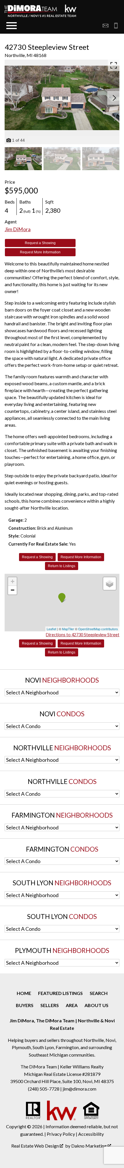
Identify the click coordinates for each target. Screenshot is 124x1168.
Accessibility (91, 1134)
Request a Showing (40, 243)
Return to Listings (61, 566)
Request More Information (40, 252)
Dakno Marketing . (91, 1145)
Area (72, 1005)
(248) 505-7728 (44, 1088)
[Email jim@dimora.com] (105, 25)
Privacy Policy (61, 1134)
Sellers (49, 1005)
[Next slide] (114, 98)
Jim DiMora (18, 229)
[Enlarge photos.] (113, 65)
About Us (96, 1005)
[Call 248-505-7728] (114, 25)
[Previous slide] (10, 98)
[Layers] (109, 583)
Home (24, 993)
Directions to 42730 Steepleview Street (82, 634)
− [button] (12, 590)
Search (99, 993)
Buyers (24, 1005)
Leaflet (51, 628)
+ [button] (12, 581)
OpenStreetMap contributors (98, 628)
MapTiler (68, 628)
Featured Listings (60, 993)
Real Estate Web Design (35, 1145)
